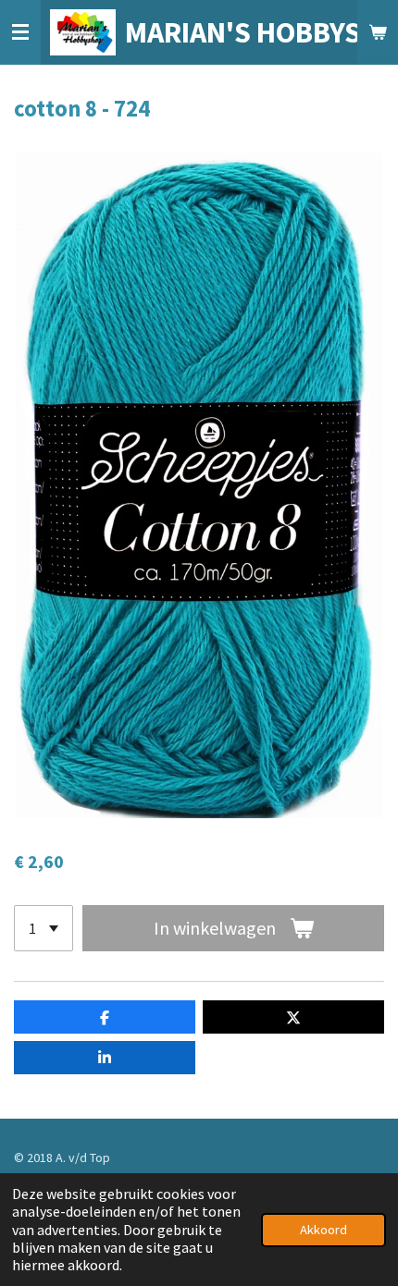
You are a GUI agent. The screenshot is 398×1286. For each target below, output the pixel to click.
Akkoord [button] (323, 1229)
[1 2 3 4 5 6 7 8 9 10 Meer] (43, 928)
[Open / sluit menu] (20, 32)
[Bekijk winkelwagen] (377, 32)
